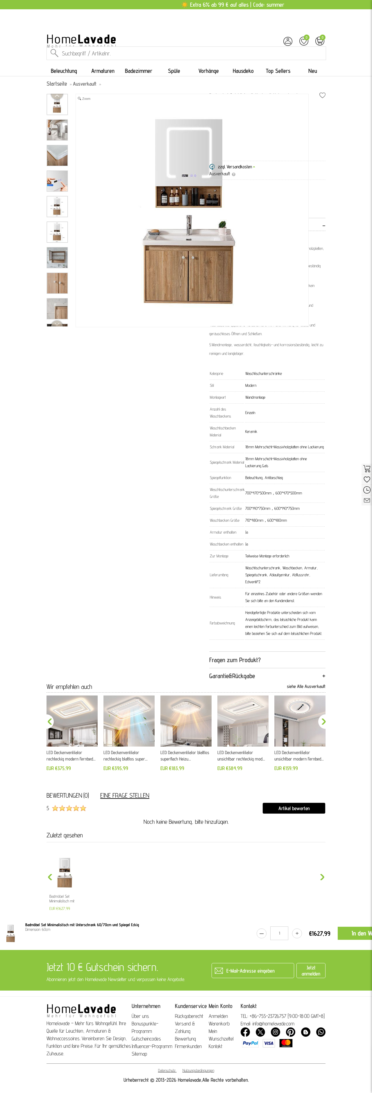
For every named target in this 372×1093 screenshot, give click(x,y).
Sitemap (139, 1054)
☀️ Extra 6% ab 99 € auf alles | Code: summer (232, 4)
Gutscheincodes (146, 1039)
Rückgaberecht (189, 1016)
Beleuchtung (64, 70)
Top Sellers (278, 70)
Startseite (56, 83)
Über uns (140, 1016)
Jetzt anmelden (311, 970)
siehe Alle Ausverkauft (306, 686)
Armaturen (103, 70)
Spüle (174, 70)
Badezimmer (138, 70)
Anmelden (218, 1016)
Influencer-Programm (152, 1046)
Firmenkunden (188, 1046)
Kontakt (215, 1046)
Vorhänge (208, 70)
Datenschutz (167, 1070)
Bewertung (185, 1039)
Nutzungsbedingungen (198, 1070)
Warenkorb (219, 1023)
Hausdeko (243, 70)
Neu (312, 70)
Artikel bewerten (294, 808)
